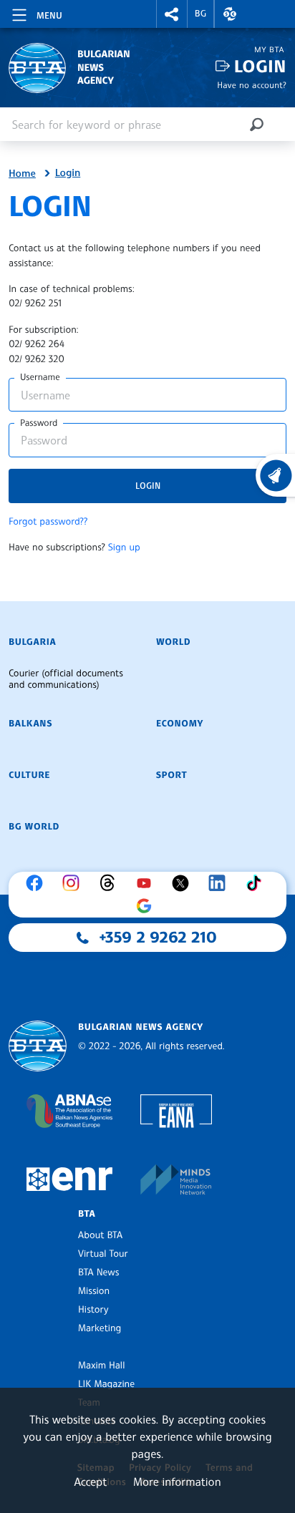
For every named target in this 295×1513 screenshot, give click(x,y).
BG (201, 13)
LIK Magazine (106, 1384)
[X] (184, 883)
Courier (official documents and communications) (66, 679)
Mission (94, 1291)
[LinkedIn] (220, 883)
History (93, 1309)
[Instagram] (74, 883)
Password (38, 423)
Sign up (124, 547)
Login (260, 66)
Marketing (99, 1328)
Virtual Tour (103, 1254)
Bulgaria (32, 642)
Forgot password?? (48, 521)
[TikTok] (257, 883)
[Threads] (111, 883)
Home (22, 174)
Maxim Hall (101, 1365)
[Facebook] (38, 883)
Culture (29, 775)
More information (177, 1481)
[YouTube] (147, 883)
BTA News (98, 1272)
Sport (171, 775)
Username (40, 377)
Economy (179, 723)
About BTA (100, 1235)
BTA (86, 1214)
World (173, 642)
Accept (90, 1481)
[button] (172, 14)
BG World (34, 826)
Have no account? (251, 84)
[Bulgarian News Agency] (38, 1046)
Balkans (30, 723)
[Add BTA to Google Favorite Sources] (147, 906)
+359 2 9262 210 (158, 937)
